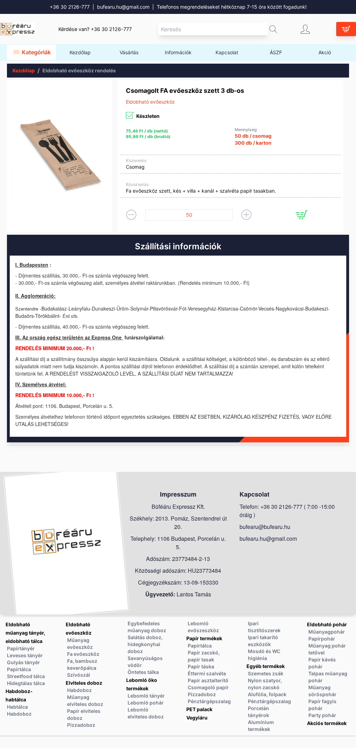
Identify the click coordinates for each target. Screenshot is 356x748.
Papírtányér (21, 648)
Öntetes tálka (143, 672)
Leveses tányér (25, 655)
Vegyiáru (197, 718)
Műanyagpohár (326, 632)
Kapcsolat (227, 52)
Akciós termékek (327, 723)
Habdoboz (19, 714)
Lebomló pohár (146, 703)
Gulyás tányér (23, 662)
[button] (273, 29)
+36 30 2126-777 (70, 7)
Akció (324, 52)
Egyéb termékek (265, 666)
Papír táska (201, 666)
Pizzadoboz (81, 725)
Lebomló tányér (146, 696)
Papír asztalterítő (208, 680)
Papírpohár (321, 639)
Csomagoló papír (208, 687)
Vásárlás (129, 52)
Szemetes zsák (265, 673)
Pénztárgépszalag (209, 701)
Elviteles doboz (84, 683)
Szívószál (78, 675)
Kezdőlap (80, 52)
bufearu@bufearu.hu (265, 527)
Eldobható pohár (327, 624)
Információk (178, 52)
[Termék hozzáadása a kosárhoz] (302, 215)
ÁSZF (276, 52)
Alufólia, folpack (267, 694)
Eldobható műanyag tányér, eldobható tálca (25, 632)
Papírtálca (19, 669)
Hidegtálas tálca (26, 683)
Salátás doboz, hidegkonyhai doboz (145, 644)
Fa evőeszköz (83, 654)
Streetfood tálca (26, 676)
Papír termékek (204, 638)
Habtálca (17, 707)
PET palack (199, 709)
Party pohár (322, 715)
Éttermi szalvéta (207, 673)
